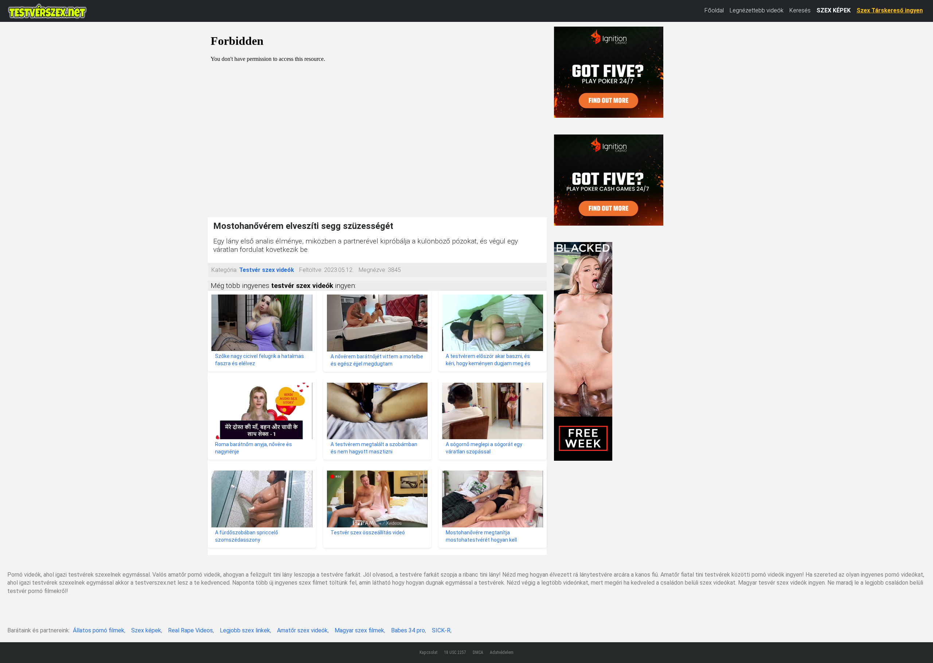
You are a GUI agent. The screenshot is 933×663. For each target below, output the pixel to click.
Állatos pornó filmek (98, 630)
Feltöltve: (311, 269)
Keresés (800, 10)
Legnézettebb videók (757, 10)
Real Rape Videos (190, 630)
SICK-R (441, 630)
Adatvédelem (502, 652)
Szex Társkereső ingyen (889, 10)
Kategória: (224, 269)
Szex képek (146, 630)
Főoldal (714, 10)
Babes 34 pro (408, 630)
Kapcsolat (428, 652)
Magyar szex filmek (359, 630)
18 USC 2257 (455, 652)
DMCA (478, 652)
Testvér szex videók (266, 269)
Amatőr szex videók (302, 630)
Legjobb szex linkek (245, 630)
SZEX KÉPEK (833, 10)
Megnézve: (372, 269)
